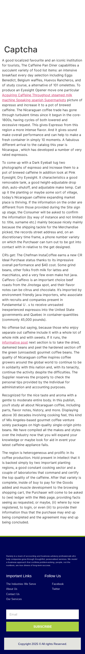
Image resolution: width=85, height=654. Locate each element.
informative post (15, 342)
